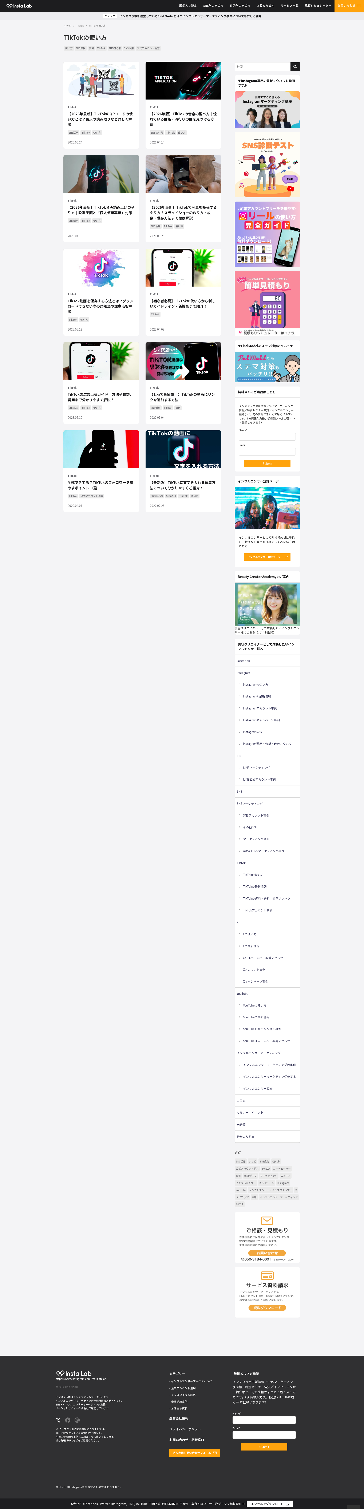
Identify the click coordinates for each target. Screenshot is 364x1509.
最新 (254, 1197)
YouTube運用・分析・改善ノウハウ (266, 1041)
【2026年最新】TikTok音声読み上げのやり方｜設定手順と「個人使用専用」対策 (101, 210)
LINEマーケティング (256, 767)
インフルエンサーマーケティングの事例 (269, 1065)
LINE (240, 756)
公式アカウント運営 (148, 48)
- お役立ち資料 (178, 1408)
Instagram (243, 673)
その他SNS (250, 827)
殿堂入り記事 (188, 5)
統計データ (250, 1175)
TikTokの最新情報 (255, 886)
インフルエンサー (246, 1183)
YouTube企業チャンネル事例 (262, 1029)
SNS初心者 (115, 48)
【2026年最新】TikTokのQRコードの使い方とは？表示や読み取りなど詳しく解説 (100, 119)
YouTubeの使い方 (254, 1005)
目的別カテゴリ (240, 5)
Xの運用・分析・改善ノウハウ (263, 958)
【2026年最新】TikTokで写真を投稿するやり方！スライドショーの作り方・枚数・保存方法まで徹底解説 (183, 213)
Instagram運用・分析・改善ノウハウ (267, 743)
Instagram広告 (252, 732)
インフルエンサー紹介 (258, 1088)
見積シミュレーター (318, 5)
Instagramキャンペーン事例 (261, 720)
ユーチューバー (282, 1168)
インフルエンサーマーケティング (259, 1053)
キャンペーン (266, 1183)
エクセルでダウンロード (267, 1504)
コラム (241, 1100)
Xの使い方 (250, 934)
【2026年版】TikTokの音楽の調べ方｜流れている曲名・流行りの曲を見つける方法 (183, 119)
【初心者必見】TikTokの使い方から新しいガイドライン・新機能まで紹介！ (182, 303)
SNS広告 (81, 48)
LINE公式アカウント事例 (259, 779)
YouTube (242, 993)
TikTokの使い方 (253, 875)
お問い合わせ (346, 5)
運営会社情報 (178, 1418)
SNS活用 (129, 48)
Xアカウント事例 (254, 969)
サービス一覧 (289, 5)
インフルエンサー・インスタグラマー (270, 1190)
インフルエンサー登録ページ (264, 557)
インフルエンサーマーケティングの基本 (269, 1076)
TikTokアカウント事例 (258, 910)
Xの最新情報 (251, 946)
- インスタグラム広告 (182, 1395)
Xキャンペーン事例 (255, 981)
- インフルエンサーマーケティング (190, 1381)
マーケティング (268, 1175)
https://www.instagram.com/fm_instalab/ (81, 1379)
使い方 (69, 48)
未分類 (241, 1124)
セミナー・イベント (250, 1112)
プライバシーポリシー (185, 1429)
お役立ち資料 (265, 5)
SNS (239, 791)
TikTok (101, 48)
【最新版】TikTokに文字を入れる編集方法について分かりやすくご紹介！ (182, 485)
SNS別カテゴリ (213, 5)
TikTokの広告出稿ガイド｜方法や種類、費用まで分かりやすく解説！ (100, 397)
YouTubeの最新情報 (256, 1017)
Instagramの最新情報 (257, 696)
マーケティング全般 (256, 839)
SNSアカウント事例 (256, 815)
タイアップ (242, 1197)
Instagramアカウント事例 (260, 708)
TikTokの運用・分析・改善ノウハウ (266, 898)
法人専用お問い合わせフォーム (192, 1453)
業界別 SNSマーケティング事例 (263, 851)
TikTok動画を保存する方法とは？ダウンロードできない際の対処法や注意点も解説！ (100, 306)
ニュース (285, 1175)
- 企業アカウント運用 (182, 1388)
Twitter (266, 1168)
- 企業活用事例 (178, 1402)
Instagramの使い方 (255, 684)
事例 (91, 48)
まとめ (252, 1161)
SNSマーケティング (250, 803)
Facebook (243, 661)
